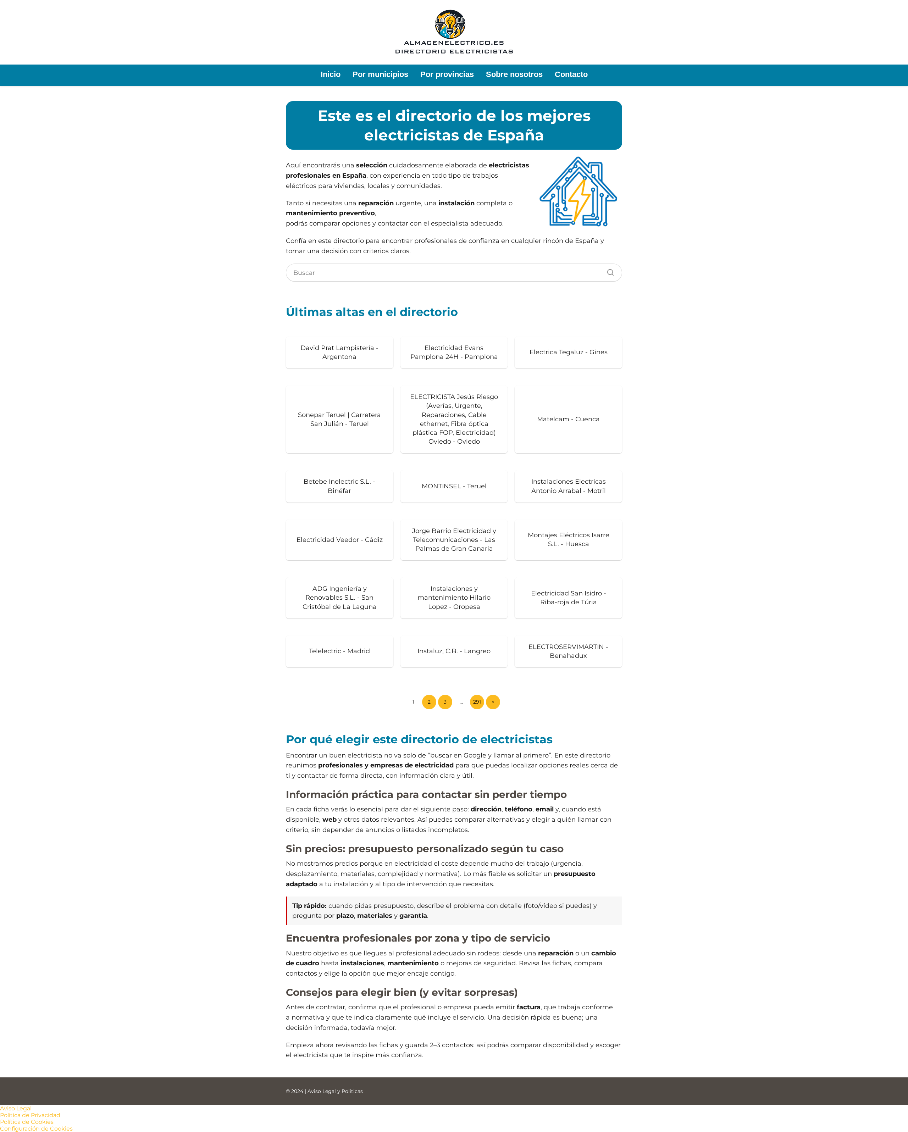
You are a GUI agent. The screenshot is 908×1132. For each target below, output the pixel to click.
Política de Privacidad (30, 1115)
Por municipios (380, 74)
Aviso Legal (16, 1108)
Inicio (330, 74)
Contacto (571, 74)
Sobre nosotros (514, 74)
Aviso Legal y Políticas (335, 1091)
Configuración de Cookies (36, 1128)
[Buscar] (608, 270)
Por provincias (447, 74)
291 (477, 702)
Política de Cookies (27, 1122)
